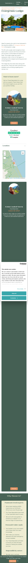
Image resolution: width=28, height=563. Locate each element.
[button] (14, 163)
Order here (13, 561)
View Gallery (10, 29)
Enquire (19, 29)
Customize (13, 298)
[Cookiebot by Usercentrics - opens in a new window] (20, 264)
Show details (20, 288)
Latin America (5, 8)
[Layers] (22, 153)
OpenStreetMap (17, 178)
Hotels (13, 9)
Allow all (14, 293)
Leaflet (10, 178)
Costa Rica (12, 8)
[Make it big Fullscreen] (5, 158)
